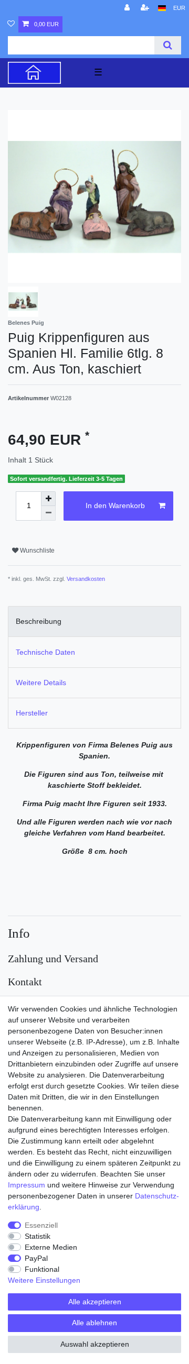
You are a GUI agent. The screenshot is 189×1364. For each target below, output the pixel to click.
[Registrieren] (146, 8)
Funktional (42, 1269)
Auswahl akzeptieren (94, 1344)
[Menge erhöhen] (48, 498)
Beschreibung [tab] (38, 621)
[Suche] (167, 45)
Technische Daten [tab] (45, 652)
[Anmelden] (128, 8)
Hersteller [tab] (32, 713)
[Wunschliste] (11, 24)
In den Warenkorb (115, 505)
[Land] (162, 8)
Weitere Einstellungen (44, 1280)
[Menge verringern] (48, 513)
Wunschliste (36, 550)
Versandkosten (86, 579)
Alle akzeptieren (94, 1301)
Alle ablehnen (94, 1322)
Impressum (26, 1185)
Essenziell (41, 1225)
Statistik (37, 1236)
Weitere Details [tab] (41, 682)
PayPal (36, 1258)
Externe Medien (51, 1247)
